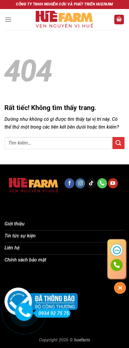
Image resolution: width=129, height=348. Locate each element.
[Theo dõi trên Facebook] (69, 183)
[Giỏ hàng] (119, 20)
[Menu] (8, 19)
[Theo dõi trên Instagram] (80, 183)
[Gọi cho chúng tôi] (102, 183)
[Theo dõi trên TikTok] (91, 183)
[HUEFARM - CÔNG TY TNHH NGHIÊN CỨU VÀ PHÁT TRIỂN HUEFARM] (64, 19)
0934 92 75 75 (53, 313)
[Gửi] (118, 143)
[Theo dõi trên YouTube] (113, 183)
